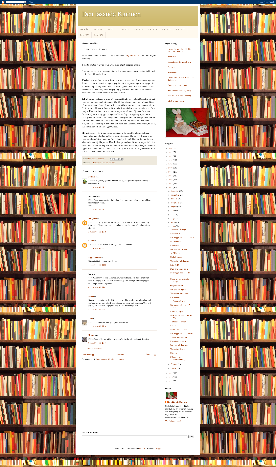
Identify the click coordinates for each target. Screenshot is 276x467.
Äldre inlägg (151, 354)
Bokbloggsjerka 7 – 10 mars (181, 333)
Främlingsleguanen (178, 341)
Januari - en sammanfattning (179, 95)
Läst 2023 (84, 34)
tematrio (112, 163)
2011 (170, 381)
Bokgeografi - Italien (178, 249)
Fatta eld (173, 353)
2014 (170, 187)
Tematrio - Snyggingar (179, 293)
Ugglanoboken (94, 257)
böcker (93, 163)
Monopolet (172, 72)
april (173, 222)
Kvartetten (172, 56)
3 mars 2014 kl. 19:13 (97, 209)
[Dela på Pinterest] (122, 159)
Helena (91, 335)
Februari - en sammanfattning (177, 358)
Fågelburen (174, 245)
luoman (142, 448)
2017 (170, 175)
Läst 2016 (97, 29)
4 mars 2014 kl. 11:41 (97, 309)
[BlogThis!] (113, 159)
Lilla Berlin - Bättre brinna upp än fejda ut (180, 78)
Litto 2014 (174, 265)
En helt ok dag (176, 257)
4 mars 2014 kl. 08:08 (97, 265)
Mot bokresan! (176, 241)
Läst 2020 (152, 29)
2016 (170, 179)
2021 (170, 160)
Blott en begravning (176, 100)
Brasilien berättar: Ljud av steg (181, 316)
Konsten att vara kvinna (177, 85)
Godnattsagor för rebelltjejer (179, 61)
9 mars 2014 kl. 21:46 (97, 342)
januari (174, 368)
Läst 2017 (111, 29)
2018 (170, 171)
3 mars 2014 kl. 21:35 (97, 248)
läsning (105, 163)
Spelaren (171, 67)
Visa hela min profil (173, 421)
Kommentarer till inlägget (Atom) (110, 359)
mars (173, 226)
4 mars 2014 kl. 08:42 (97, 287)
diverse (99, 163)
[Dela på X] (116, 159)
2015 (170, 183)
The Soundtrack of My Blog (179, 90)
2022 (170, 156)
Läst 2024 (98, 34)
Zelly (90, 318)
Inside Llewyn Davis (178, 329)
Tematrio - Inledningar (179, 261)
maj (173, 218)
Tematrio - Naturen (178, 321)
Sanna (91, 240)
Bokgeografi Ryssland (179, 289)
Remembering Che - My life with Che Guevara (179, 50)
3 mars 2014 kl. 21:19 (97, 231)
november (175, 194)
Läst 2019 (138, 29)
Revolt (173, 325)
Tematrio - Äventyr (178, 229)
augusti (174, 206)
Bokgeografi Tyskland (179, 345)
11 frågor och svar (177, 301)
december (175, 191)
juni (173, 214)
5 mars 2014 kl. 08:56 (97, 326)
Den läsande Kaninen (111, 13)
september (175, 202)
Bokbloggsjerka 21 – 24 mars (180, 273)
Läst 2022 (180, 29)
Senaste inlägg (88, 354)
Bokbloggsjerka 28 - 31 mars (182, 237)
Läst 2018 (125, 29)
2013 (170, 373)
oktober (174, 198)
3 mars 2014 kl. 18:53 (97, 187)
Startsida (84, 29)
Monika (91, 176)
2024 (170, 148)
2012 (170, 377)
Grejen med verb (177, 285)
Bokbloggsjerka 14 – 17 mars (180, 306)
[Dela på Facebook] (119, 159)
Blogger (158, 448)
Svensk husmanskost (178, 337)
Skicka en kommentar (94, 348)
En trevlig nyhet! (177, 311)
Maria (91, 296)
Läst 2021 (166, 29)
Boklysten (92, 218)
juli (172, 210)
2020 (170, 164)
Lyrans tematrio (134, 55)
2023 (170, 152)
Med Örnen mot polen (179, 268)
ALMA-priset (175, 253)
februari (174, 364)
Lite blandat (175, 297)
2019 (170, 167)
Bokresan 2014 (176, 233)
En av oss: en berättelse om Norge (181, 280)
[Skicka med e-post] (111, 159)
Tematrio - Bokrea (177, 349)
